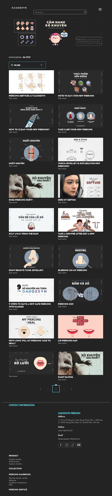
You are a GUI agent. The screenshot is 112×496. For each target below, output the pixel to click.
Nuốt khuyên (16, 163)
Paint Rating (65, 377)
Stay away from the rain (23, 233)
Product (13, 455)
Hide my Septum (67, 199)
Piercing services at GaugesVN (27, 95)
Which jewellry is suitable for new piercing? (79, 164)
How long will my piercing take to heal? (30, 342)
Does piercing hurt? (21, 199)
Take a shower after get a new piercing (76, 235)
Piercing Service (18, 489)
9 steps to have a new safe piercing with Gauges (30, 305)
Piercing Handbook (20, 474)
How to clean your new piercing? (29, 129)
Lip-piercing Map (67, 340)
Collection (15, 468)
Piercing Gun (65, 304)
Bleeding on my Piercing (72, 270)
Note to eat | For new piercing (76, 95)
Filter (17, 65)
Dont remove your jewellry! (26, 270)
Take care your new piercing (75, 129)
